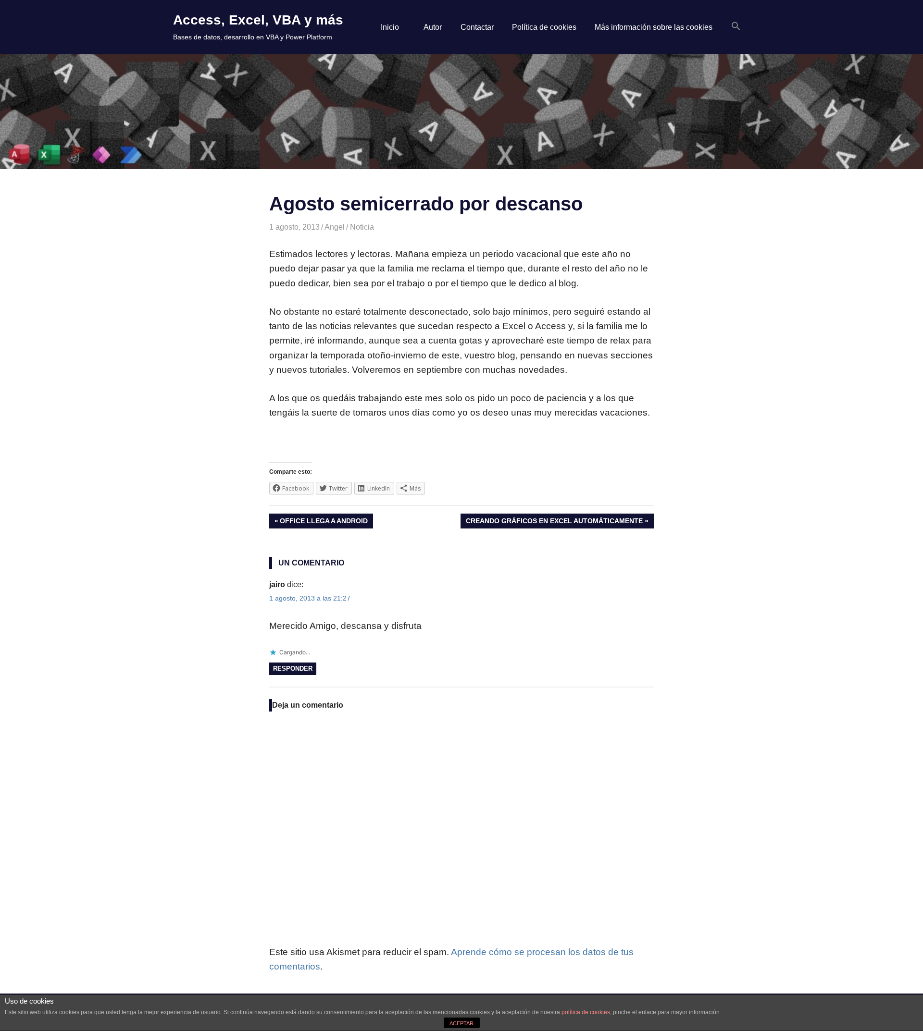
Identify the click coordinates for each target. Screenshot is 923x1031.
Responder (292, 668)
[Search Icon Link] (736, 26)
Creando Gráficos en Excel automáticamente (554, 522)
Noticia (362, 227)
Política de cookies (544, 27)
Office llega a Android (323, 522)
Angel (334, 227)
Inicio (390, 27)
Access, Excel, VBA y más (258, 19)
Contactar (477, 27)
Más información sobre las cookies (653, 27)
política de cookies (585, 1012)
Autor (433, 27)
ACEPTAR (461, 1023)
